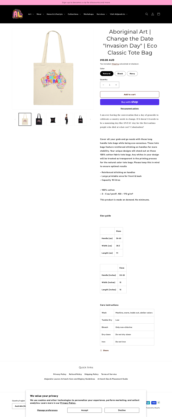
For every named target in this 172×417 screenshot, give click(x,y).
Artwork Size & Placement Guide (113, 379)
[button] (31, 14)
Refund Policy (75, 374)
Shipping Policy (91, 374)
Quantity (103, 79)
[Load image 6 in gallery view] (80, 119)
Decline (122, 410)
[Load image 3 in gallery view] (52, 119)
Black (120, 73)
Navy (132, 73)
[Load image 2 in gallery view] (39, 119)
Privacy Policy (59, 374)
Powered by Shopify (153, 408)
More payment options (130, 108)
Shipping (115, 64)
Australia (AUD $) (22, 406)
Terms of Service (109, 374)
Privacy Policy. (68, 403)
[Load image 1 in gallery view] (25, 119)
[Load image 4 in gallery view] (66, 119)
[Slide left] (15, 119)
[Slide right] (90, 119)
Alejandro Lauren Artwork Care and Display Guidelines (69, 379)
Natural (107, 73)
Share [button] (106, 350)
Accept (84, 410)
